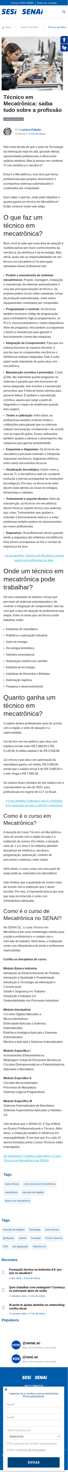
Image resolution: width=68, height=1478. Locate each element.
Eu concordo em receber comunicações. (33, 1443)
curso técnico (12, 1184)
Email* (11, 1417)
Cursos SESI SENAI (22, 3)
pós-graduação (20, 1246)
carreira (22, 1238)
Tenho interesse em (18, 1430)
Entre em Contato (47, 3)
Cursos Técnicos (13, 119)
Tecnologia (34, 1229)
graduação (8, 1238)
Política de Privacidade (31, 1449)
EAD (5, 1246)
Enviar (34, 1462)
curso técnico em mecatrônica (39, 1184)
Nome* (11, 1404)
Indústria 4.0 (39, 1246)
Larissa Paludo (30, 129)
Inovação (36, 1238)
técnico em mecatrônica (17, 1200)
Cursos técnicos (53, 1238)
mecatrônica (11, 1192)
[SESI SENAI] (22, 11)
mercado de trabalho (33, 1192)
